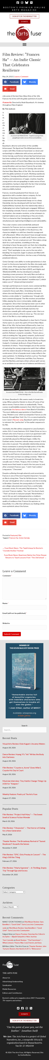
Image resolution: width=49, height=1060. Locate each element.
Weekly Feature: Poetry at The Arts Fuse (20, 794)
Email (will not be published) (15, 613)
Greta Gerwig (24, 538)
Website (6, 623)
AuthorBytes (25, 1055)
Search (24, 725)
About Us (6, 978)
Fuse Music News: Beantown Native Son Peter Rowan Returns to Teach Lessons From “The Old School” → (25, 556)
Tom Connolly (8, 940)
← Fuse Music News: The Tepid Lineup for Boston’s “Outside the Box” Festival (23, 549)
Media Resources (9, 989)
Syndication (7, 985)
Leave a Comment (21, 76)
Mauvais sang (18, 420)
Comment (7, 576)
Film (19, 535)
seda (4, 928)
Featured (14, 535)
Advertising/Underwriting (13, 981)
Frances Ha (7, 102)
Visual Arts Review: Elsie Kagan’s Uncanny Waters (24, 744)
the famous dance (19, 409)
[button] (24, 16)
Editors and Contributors (12, 993)
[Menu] (24, 44)
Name (6, 603)
